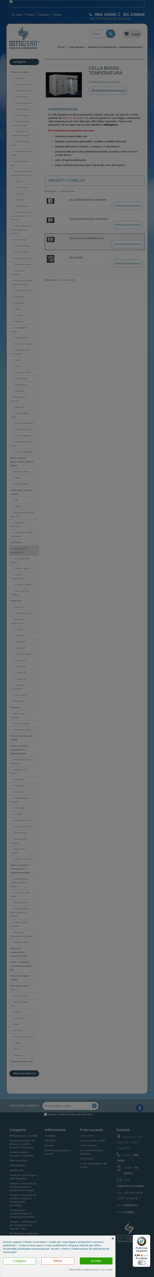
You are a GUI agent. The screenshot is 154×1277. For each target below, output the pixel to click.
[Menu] (148, 1237)
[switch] (141, 1262)
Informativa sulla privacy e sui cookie (90, 1269)
